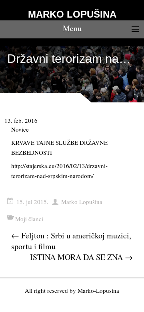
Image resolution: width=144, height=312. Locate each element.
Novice (20, 129)
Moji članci (29, 219)
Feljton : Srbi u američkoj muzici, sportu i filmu (71, 241)
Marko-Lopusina (98, 290)
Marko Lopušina (81, 202)
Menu (72, 28)
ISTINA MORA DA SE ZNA (81, 257)
